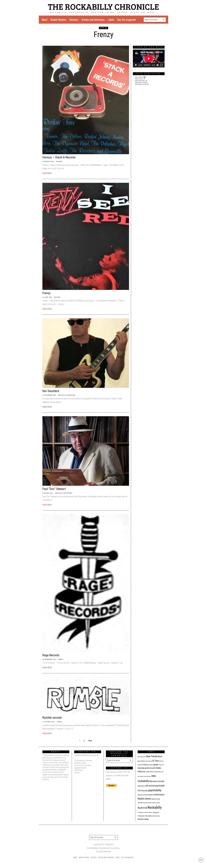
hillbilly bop (141, 771)
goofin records (150, 768)
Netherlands (141, 786)
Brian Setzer (141, 761)
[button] (163, 19)
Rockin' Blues (148, 812)
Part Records (143, 790)
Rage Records (50, 655)
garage (155, 764)
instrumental (157, 772)
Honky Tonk (149, 772)
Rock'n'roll (142, 807)
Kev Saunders (50, 391)
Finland (145, 765)
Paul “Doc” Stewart (54, 489)
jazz (162, 772)
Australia (143, 757)
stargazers (156, 812)
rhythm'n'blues (159, 795)
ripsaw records (156, 802)
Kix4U (141, 776)
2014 (139, 757)
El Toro (155, 760)
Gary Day (161, 765)
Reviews (59, 161)
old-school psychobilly (154, 785)
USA (146, 816)
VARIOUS (150, 816)
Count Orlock (148, 761)
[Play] (136, 65)
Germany (141, 768)
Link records (147, 776)
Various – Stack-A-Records (59, 157)
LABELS (60, 659)
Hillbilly (158, 768)
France (150, 765)
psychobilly (154, 790)
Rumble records (52, 717)
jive (139, 776)
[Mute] (157, 65)
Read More (47, 173)
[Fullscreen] (161, 65)
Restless (150, 795)
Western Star (156, 816)
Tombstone (141, 816)
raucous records (143, 795)
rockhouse (141, 812)
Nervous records (156, 781)
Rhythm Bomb (144, 798)
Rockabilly (155, 807)
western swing (143, 819)
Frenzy (46, 293)
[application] (149, 58)
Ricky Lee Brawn (147, 802)
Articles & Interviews (66, 395)
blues (160, 756)
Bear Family (151, 756)
